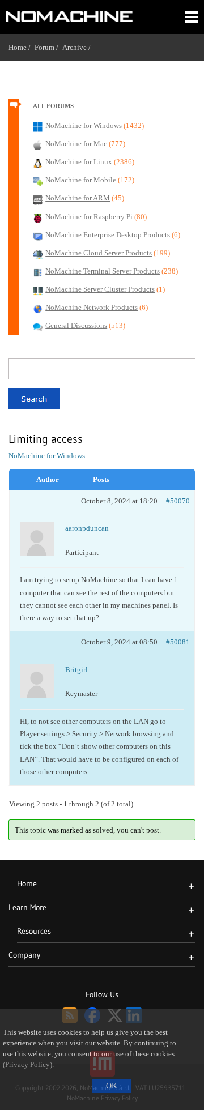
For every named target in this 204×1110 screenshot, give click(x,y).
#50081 (178, 642)
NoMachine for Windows (46, 455)
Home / (21, 47)
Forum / (48, 47)
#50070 (178, 501)
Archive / (78, 47)
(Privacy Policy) (27, 1065)
